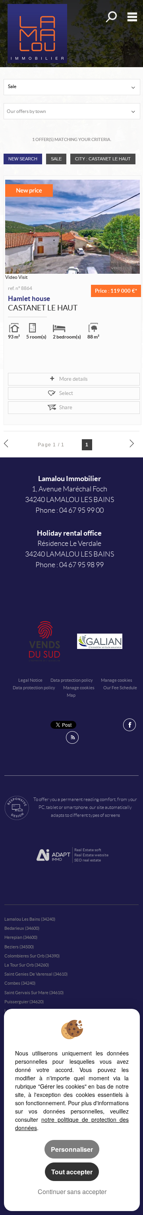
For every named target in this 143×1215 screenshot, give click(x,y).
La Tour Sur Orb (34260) (26, 965)
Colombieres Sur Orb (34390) (32, 956)
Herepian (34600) (20, 937)
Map (71, 695)
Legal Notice (30, 680)
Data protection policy (71, 680)
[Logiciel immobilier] (53, 855)
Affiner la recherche (110, 16)
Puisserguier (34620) (24, 1001)
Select (66, 393)
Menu (130, 16)
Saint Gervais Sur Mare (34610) (34, 992)
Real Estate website (91, 855)
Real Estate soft (87, 850)
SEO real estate (87, 860)
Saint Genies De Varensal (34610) (36, 974)
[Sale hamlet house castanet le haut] (72, 227)
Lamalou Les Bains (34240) (29, 919)
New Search (22, 158)
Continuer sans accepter (72, 1191)
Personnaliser (72, 1149)
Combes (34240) (19, 983)
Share (65, 407)
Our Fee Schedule (120, 687)
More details (73, 379)
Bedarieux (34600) (21, 928)
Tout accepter (72, 1171)
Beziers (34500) (19, 946)
